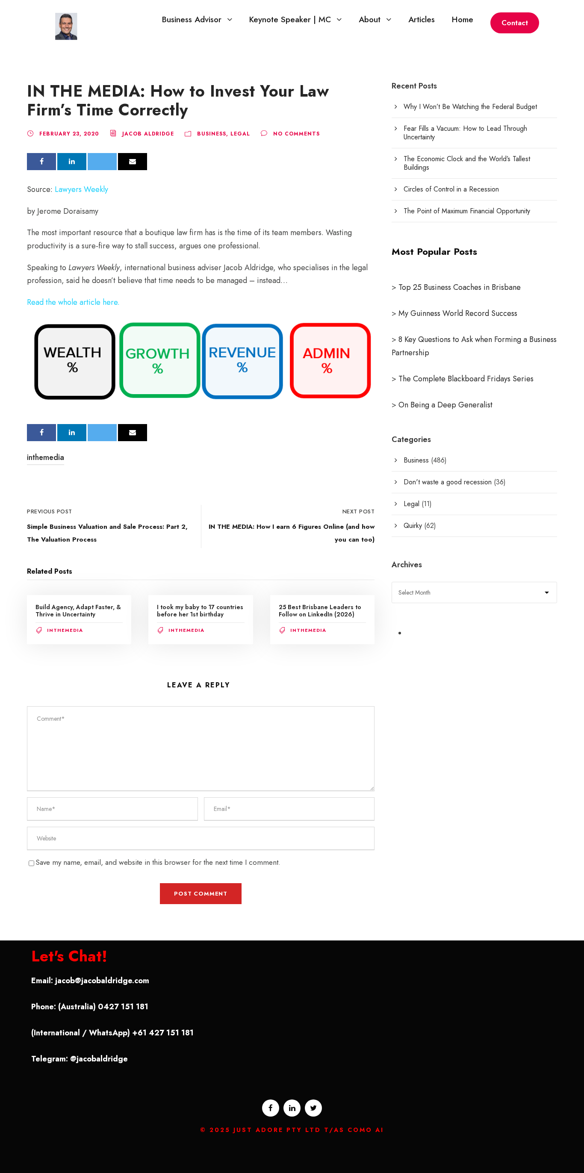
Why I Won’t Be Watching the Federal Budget (470, 107)
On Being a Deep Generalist (445, 404)
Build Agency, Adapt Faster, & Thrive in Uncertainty (78, 611)
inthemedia (45, 457)
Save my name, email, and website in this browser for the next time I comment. (157, 862)
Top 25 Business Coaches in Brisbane (459, 287)
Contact (514, 23)
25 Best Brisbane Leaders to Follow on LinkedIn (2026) (320, 611)
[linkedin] (292, 1108)
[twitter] (313, 1108)
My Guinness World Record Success (457, 313)
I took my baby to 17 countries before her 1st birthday (200, 611)
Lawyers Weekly (81, 189)
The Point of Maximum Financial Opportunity (467, 211)
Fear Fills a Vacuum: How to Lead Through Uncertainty (465, 133)
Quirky (413, 526)
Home (462, 19)
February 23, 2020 (69, 134)
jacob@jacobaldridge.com (102, 980)
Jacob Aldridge (148, 134)
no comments (296, 134)
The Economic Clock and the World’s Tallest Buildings (467, 163)
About (369, 19)
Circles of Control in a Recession (451, 189)
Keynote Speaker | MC (290, 19)
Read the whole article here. (73, 302)
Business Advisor (191, 19)
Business (211, 134)
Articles (421, 19)
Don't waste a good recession (448, 482)
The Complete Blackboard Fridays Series (465, 378)
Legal (240, 134)
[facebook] (270, 1108)
